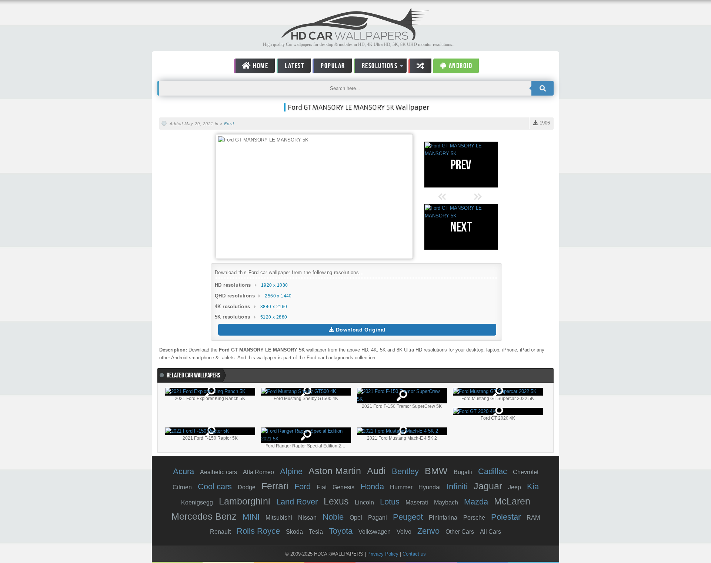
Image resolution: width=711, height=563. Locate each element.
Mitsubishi (279, 517)
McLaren (512, 501)
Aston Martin (334, 471)
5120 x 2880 (273, 317)
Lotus (390, 501)
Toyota (341, 531)
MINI (251, 517)
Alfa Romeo (258, 472)
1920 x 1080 (274, 285)
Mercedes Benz (204, 516)
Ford (229, 123)
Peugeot (408, 517)
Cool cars (215, 486)
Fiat (322, 487)
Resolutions (376, 67)
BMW (436, 471)
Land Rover (297, 501)
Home (259, 65)
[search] (542, 88)
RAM (533, 517)
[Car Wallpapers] (355, 38)
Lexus (336, 501)
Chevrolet (525, 472)
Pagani (377, 517)
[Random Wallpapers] (419, 66)
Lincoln (364, 502)
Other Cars (459, 532)
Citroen (182, 487)
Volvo (404, 532)
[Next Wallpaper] (461, 227)
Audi (376, 471)
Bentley (405, 471)
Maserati (416, 502)
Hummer (401, 487)
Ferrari (274, 486)
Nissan (307, 517)
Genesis (343, 487)
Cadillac (492, 471)
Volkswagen (374, 532)
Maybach (446, 502)
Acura (183, 471)
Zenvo (428, 531)
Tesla (316, 532)
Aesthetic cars (218, 472)
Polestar (506, 517)
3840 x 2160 (273, 306)
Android (459, 65)
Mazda (476, 501)
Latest (294, 65)
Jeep (514, 487)
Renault (220, 532)
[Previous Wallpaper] (461, 164)
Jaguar (488, 486)
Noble (333, 517)
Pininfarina (443, 517)
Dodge (247, 487)
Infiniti (457, 486)
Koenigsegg (197, 502)
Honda (372, 486)
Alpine (291, 471)
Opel (356, 517)
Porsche (474, 517)
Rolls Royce (258, 531)
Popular (333, 65)
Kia (533, 486)
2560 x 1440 (278, 296)
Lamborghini (244, 501)
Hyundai (429, 487)
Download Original (359, 330)
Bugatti (463, 472)
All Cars (490, 532)
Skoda (294, 532)
